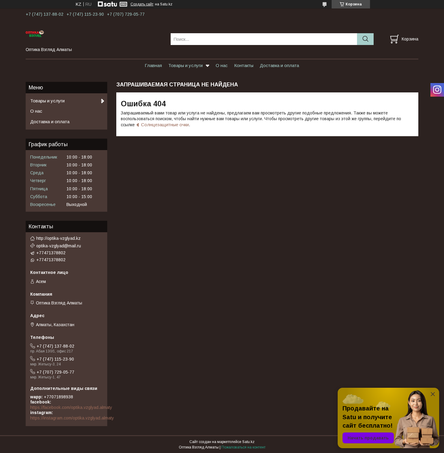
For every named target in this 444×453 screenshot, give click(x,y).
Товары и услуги (185, 65)
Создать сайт (141, 4)
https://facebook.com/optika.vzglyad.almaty (71, 407)
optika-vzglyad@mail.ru (58, 245)
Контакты (243, 65)
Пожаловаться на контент (243, 447)
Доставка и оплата (279, 65)
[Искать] (365, 39)
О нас (222, 65)
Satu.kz (248, 442)
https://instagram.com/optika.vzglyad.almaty (72, 418)
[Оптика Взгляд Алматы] (94, 33)
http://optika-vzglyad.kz (58, 238)
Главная (153, 65)
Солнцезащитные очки (165, 124)
